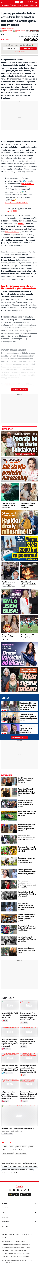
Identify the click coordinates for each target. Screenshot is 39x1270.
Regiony (21, 1150)
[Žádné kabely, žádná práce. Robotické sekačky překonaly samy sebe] (9, 861)
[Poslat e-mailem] (36, 39)
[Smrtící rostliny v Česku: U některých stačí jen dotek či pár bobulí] (9, 850)
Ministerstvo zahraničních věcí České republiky (14, 1169)
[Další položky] (36, 5)
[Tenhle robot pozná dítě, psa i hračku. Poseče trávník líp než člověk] (9, 816)
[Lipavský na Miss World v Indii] (6, 31)
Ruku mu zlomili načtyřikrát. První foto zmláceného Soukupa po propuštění (26, 906)
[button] (13, 1194)
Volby (11, 1146)
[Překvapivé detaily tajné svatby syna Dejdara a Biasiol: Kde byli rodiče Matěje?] (9, 803)
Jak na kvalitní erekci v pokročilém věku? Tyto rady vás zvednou (27, 939)
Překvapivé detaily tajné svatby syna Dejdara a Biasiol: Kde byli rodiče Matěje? (25, 803)
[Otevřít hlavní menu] (2, 2)
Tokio (23, 1163)
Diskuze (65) (5, 39)
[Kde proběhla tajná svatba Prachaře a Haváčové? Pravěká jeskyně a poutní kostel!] (9, 828)
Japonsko (5, 1166)
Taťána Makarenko (12, 232)
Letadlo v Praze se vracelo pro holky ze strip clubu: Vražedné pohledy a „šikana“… (26, 917)
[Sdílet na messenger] (30, 39)
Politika (4, 710)
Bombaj (31, 1169)
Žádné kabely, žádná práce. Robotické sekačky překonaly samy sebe (26, 860)
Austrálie (14, 1163)
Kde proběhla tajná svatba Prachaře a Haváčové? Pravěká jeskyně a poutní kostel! (26, 827)
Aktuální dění (7, 1142)
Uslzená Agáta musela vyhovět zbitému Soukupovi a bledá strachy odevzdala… (27, 871)
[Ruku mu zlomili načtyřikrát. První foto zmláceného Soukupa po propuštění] (9, 906)
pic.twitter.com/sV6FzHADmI (16, 203)
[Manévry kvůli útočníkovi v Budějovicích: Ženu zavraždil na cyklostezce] (9, 929)
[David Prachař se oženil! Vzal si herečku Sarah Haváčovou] (9, 781)
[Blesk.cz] (19, 2)
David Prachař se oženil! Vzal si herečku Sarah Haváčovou (25, 780)
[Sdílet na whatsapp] (33, 39)
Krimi (14, 1150)
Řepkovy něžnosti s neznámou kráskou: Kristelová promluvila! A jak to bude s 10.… (27, 884)
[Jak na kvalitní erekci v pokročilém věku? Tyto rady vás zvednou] (9, 940)
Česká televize (6, 1163)
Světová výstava (31, 1163)
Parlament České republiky (30, 1166)
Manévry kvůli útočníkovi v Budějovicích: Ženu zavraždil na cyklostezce (27, 928)
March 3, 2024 (11, 211)
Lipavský (21, 223)
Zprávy (5, 1146)
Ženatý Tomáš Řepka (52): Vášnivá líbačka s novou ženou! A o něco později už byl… (26, 792)
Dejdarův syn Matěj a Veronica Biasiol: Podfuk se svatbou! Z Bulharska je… (26, 838)
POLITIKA (5, 698)
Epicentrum (6, 1150)
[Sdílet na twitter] (28, 39)
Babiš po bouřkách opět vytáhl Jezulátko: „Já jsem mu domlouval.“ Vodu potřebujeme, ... (28, 706)
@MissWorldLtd (27, 183)
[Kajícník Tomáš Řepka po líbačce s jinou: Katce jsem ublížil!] (9, 951)
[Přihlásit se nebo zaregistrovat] (36, 2)
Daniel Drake (14, 1173)
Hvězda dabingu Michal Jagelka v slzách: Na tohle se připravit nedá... (27, 894)
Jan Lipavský (5, 1173)
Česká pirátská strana (15, 1166)
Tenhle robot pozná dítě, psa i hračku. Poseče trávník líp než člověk (27, 813)
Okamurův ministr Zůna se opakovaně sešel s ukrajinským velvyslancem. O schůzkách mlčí (28, 729)
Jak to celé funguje (19, 51)
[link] (10, 1190)
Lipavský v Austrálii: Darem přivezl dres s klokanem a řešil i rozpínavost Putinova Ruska (18, 287)
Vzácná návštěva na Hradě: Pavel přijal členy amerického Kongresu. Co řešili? (28, 717)
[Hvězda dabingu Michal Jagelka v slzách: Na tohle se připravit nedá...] (9, 895)
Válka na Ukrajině (21, 1146)
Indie (19, 1163)
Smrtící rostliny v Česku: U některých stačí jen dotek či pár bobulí (27, 849)
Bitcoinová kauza (8, 1153)
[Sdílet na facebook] (25, 39)
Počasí (31, 1146)
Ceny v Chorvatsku (21, 1153)
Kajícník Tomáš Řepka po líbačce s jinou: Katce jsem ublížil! (26, 950)
